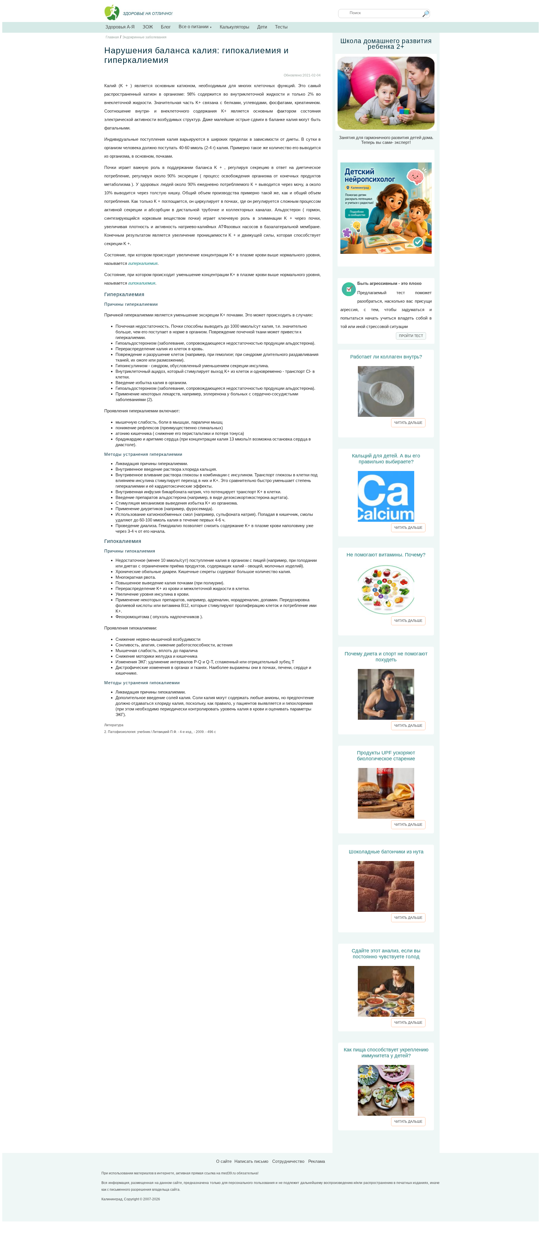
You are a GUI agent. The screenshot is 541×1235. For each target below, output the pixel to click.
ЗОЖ (148, 27)
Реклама (316, 1161)
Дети (262, 27)
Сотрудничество (288, 1161)
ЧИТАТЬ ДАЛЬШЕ (408, 423)
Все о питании (195, 26)
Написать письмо (251, 1161)
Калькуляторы (234, 27)
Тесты (281, 27)
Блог (166, 27)
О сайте (224, 1161)
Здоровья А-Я (120, 27)
